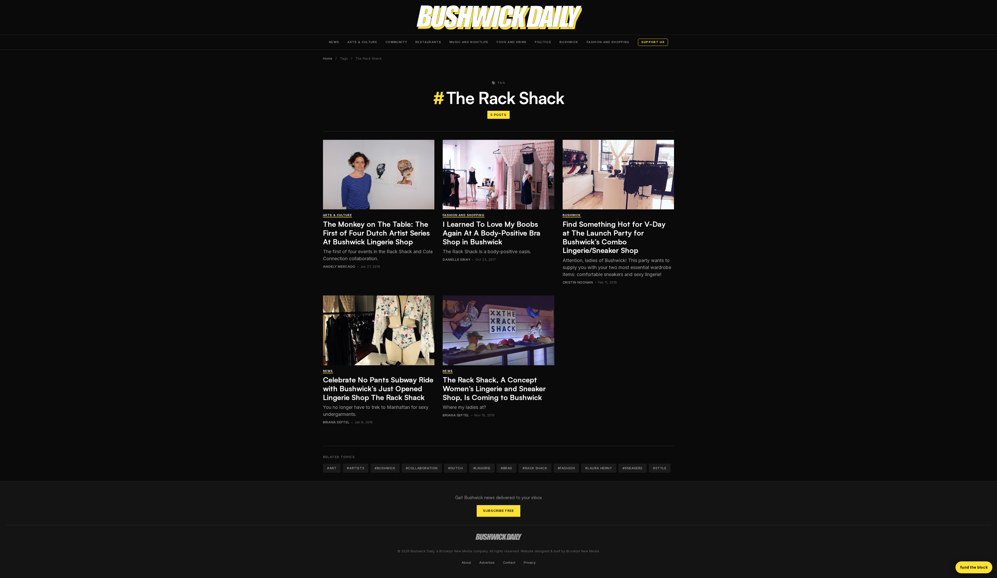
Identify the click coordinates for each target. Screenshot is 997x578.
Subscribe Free (498, 511)
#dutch (455, 468)
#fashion (566, 468)
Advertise (487, 563)
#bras (506, 468)
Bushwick (569, 42)
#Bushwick (385, 468)
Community (396, 42)
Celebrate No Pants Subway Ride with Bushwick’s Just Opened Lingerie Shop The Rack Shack (378, 388)
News (334, 42)
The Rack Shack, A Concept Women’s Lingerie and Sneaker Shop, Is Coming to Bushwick (494, 388)
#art (331, 468)
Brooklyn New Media (582, 551)
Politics (543, 42)
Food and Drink (512, 42)
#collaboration (422, 468)
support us (653, 42)
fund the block (974, 567)
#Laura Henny (598, 468)
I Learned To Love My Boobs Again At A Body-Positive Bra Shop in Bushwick (491, 232)
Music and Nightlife (469, 42)
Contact (509, 563)
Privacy (530, 563)
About (466, 563)
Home (327, 58)
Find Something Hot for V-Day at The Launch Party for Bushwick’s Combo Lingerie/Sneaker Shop (614, 237)
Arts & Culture (362, 42)
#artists (355, 468)
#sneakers (633, 468)
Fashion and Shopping (608, 42)
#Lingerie (481, 468)
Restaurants (428, 42)
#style (659, 468)
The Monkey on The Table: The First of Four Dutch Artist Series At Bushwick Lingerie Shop (376, 232)
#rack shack (535, 468)
